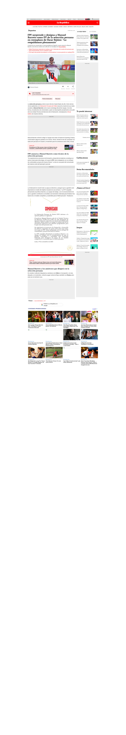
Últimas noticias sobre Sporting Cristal (82, 151)
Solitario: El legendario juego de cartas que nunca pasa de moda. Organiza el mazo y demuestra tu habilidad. (83, 240)
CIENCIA (65, 26)
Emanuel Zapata (34, 87)
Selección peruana (39, 300)
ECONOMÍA (50, 26)
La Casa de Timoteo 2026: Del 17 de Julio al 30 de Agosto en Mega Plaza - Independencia (83, 208)
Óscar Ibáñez (62, 46)
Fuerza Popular (55, 19)
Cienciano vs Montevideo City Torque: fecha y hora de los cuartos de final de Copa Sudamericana (83, 175)
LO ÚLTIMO (35, 26)
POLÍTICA (40, 26)
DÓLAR (83, 26)
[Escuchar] (63, 86)
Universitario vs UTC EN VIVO (36, 19)
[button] (28, 22)
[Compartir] (72, 86)
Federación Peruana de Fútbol (48, 106)
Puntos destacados (47, 98)
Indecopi (69, 19)
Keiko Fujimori (47, 19)
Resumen (57, 98)
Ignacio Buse (63, 19)
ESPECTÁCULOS (77, 26)
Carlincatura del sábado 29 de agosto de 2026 (83, 163)
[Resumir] (67, 86)
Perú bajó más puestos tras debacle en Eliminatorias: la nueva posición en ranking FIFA (51, 52)
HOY (28, 19)
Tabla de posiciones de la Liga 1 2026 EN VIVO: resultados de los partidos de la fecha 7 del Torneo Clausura (83, 45)
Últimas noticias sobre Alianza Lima (82, 144)
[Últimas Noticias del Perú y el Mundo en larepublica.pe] (63, 23)
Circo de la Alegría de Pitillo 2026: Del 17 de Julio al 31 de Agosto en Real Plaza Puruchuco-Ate (83, 215)
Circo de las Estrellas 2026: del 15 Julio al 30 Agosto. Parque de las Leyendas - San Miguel (83, 194)
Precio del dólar (81, 19)
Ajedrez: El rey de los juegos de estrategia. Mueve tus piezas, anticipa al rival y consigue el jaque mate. (83, 247)
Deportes (32, 30)
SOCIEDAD (56, 26)
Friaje (74, 19)
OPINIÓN (45, 26)
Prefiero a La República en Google (51, 304)
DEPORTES (70, 26)
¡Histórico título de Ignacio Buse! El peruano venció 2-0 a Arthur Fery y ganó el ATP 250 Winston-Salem (83, 37)
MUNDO (61, 26)
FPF (45, 300)
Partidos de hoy (86, 137)
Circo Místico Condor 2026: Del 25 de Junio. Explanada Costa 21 (83, 200)
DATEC (87, 26)
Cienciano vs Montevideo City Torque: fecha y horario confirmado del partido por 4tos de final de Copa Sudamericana (83, 52)
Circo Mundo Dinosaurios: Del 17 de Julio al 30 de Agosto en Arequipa (82, 221)
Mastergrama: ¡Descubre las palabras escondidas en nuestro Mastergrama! (83, 233)
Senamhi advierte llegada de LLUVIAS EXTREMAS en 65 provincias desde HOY (83, 182)
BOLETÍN (91, 26)
